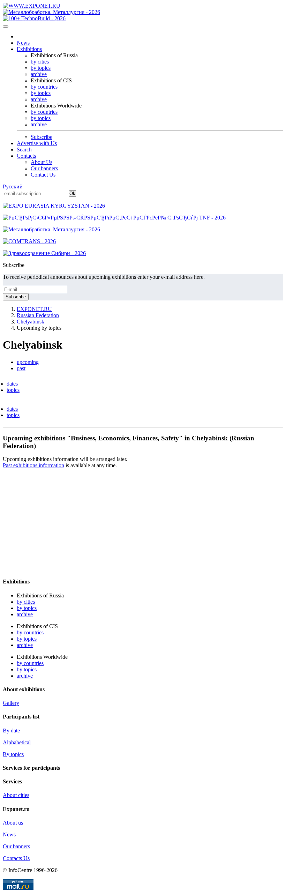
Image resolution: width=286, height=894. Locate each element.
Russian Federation (38, 315)
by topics (41, 68)
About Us (41, 162)
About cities (16, 795)
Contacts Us (16, 858)
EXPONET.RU (34, 309)
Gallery (11, 703)
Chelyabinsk (30, 322)
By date (11, 730)
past (21, 368)
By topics (13, 754)
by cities (40, 62)
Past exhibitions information (33, 465)
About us (13, 823)
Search (24, 149)
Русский (13, 186)
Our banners (44, 168)
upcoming (28, 362)
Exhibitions (29, 49)
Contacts (26, 156)
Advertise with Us (37, 143)
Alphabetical (17, 742)
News (23, 43)
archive (39, 74)
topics (13, 390)
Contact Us (43, 175)
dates (12, 384)
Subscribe (41, 137)
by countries (44, 87)
